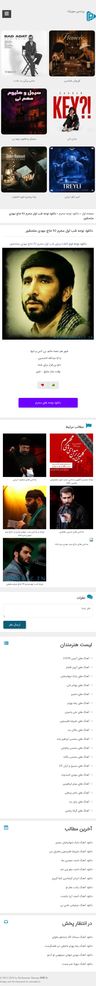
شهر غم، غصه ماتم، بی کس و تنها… (48, 351)
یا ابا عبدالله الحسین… (48, 358)
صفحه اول (88, 213)
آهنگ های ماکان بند (78, 730)
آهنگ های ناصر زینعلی (77, 793)
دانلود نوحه (80, 244)
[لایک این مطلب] (53, 385)
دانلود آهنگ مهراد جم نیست (77, 964)
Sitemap (35, 978)
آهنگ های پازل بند (79, 802)
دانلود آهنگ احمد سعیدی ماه (77, 860)
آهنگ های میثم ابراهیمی (76, 784)
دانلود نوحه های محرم (48, 402)
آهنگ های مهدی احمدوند (75, 775)
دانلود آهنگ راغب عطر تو (79, 887)
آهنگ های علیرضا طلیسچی (74, 721)
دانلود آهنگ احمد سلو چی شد (76, 869)
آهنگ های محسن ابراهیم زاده (73, 739)
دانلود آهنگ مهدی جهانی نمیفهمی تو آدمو (70, 955)
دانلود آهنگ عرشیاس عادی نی (76, 905)
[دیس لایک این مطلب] (42, 385)
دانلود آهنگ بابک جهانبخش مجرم (74, 842)
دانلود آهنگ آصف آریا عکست (77, 896)
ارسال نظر (14, 624)
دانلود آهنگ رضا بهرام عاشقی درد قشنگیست (69, 946)
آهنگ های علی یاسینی (77, 712)
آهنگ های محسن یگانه (76, 757)
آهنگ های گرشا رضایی (77, 811)
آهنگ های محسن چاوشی (75, 748)
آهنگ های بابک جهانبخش (75, 676)
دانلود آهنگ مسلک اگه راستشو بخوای (72, 937)
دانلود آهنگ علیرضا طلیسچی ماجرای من (71, 851)
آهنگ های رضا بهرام (78, 703)
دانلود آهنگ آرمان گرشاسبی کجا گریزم (72, 878)
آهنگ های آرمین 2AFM (76, 658)
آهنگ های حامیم (80, 694)
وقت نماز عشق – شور (48, 371)
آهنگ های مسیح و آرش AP (74, 766)
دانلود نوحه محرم (69, 213)
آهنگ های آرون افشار (77, 667)
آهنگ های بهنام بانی (78, 685)
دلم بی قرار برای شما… (48, 364)
